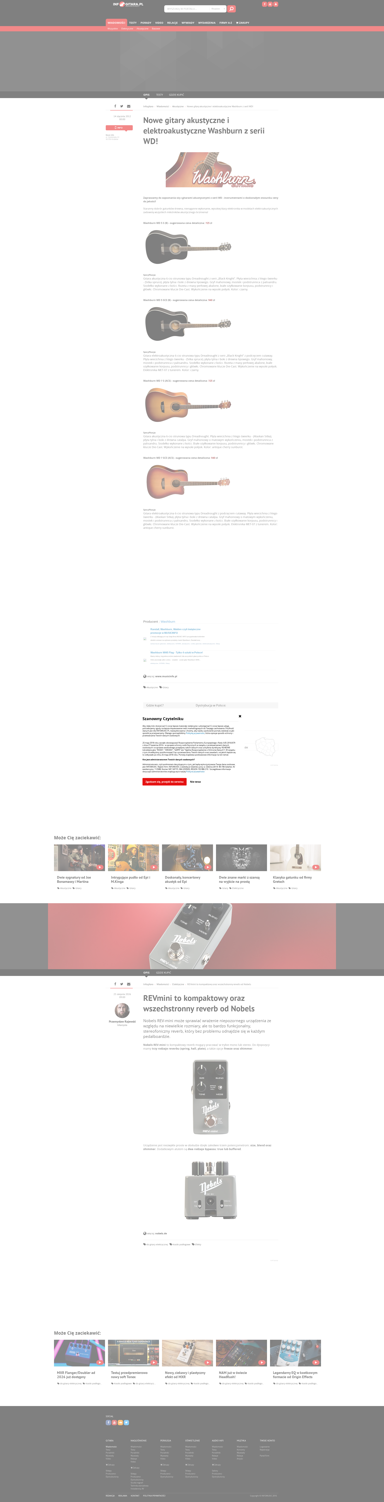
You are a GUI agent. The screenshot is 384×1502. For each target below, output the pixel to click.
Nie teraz (195, 781)
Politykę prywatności (195, 733)
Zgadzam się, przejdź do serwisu (165, 781)
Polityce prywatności (195, 771)
